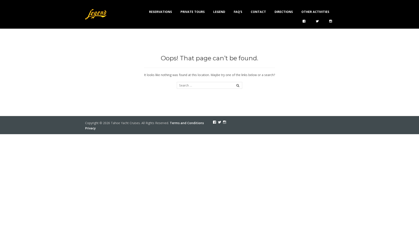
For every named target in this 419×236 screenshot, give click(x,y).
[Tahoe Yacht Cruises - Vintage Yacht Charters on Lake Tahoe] (96, 13)
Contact (258, 12)
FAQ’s (238, 12)
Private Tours (192, 12)
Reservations (160, 12)
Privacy (90, 128)
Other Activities (315, 12)
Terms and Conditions (187, 123)
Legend (219, 12)
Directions (284, 12)
